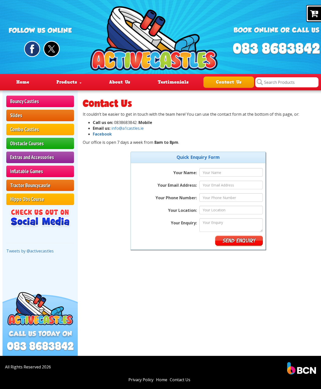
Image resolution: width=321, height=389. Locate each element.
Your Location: (182, 210)
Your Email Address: (177, 185)
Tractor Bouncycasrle (30, 185)
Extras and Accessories (32, 157)
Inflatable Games (26, 171)
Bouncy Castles (24, 101)
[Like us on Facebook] (32, 49)
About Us (119, 82)
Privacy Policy (140, 379)
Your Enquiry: (184, 223)
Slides (16, 115)
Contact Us (229, 82)
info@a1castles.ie (127, 128)
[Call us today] (276, 49)
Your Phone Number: (176, 198)
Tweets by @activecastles (30, 251)
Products (67, 82)
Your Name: (185, 172)
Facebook (102, 134)
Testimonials (173, 82)
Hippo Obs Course (27, 199)
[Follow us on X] (51, 49)
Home (22, 82)
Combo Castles (24, 129)
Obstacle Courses (27, 143)
